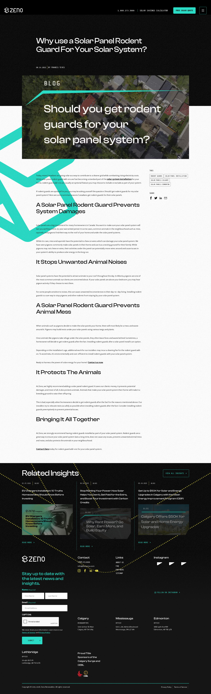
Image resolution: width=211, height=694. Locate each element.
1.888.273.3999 (127, 10)
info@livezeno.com (91, 566)
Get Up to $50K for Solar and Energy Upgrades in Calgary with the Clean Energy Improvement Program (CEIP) (161, 494)
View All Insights (175, 473)
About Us (120, 562)
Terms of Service (28, 632)
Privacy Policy (44, 632)
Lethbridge (30, 652)
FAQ (117, 566)
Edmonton (161, 618)
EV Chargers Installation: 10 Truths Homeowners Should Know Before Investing (43, 494)
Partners (120, 570)
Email (29, 602)
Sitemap (119, 573)
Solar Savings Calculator (154, 10)
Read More (28, 543)
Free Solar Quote (184, 10)
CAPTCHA (26, 614)
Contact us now (95, 362)
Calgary (83, 618)
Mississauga (124, 618)
